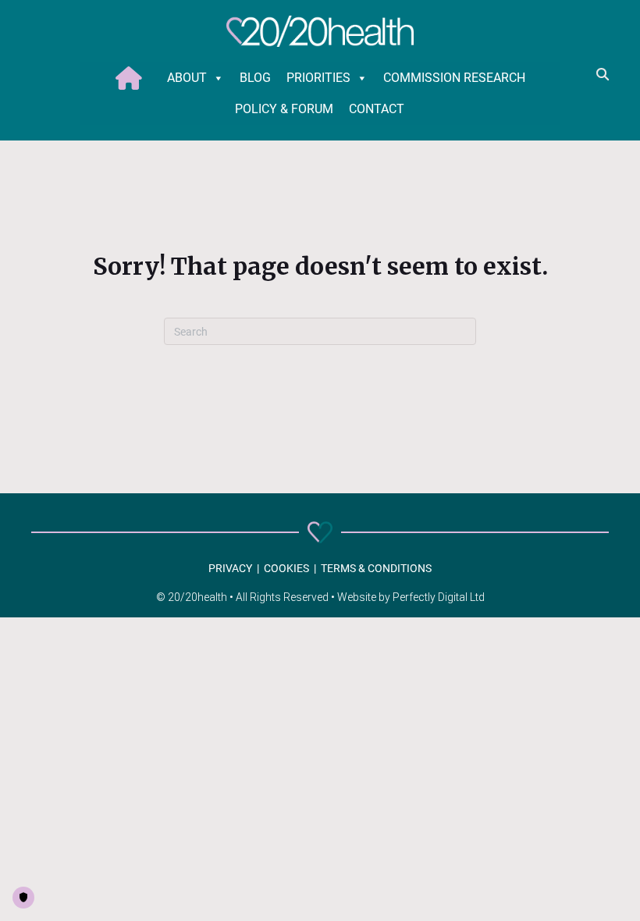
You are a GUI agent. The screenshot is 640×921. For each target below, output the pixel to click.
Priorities (318, 77)
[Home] (133, 78)
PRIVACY (230, 568)
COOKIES (286, 568)
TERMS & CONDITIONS (376, 568)
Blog (255, 77)
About (187, 77)
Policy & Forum (284, 108)
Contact (376, 108)
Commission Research (454, 77)
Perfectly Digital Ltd (439, 597)
